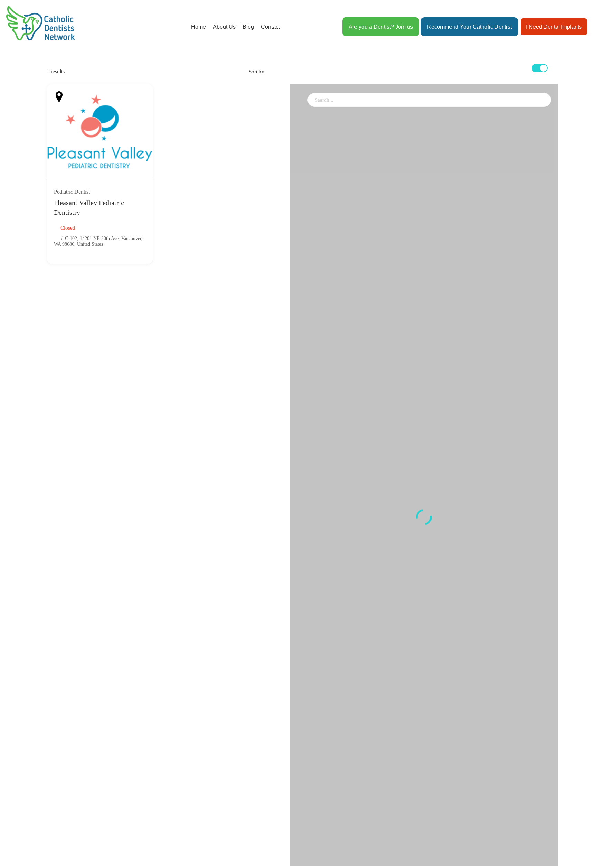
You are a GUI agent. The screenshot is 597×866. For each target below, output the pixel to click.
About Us (224, 27)
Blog (248, 27)
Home (198, 27)
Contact (270, 27)
